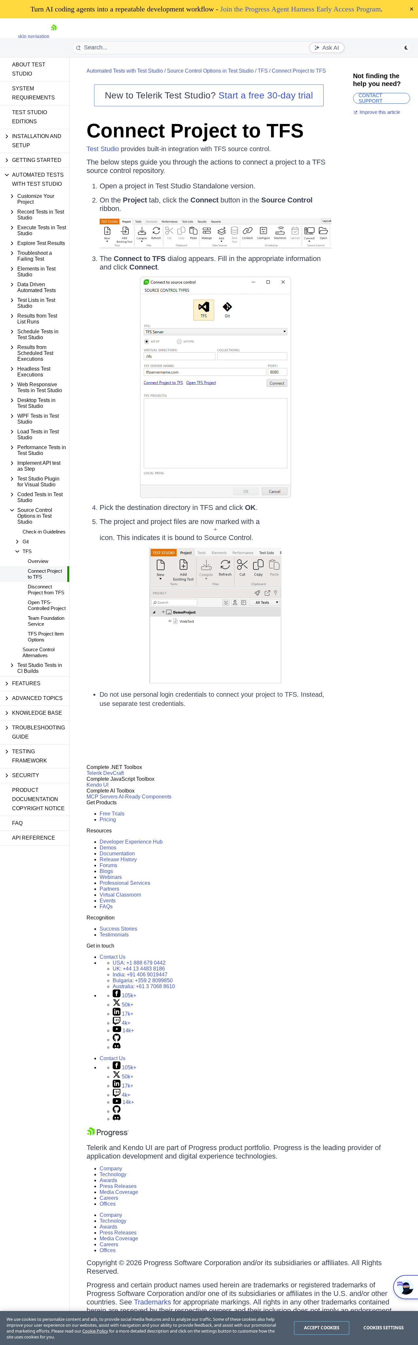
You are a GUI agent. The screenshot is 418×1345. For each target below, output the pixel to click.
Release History (118, 859)
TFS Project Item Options (46, 636)
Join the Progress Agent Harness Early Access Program (300, 9)
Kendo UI (97, 785)
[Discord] (117, 1047)
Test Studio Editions (29, 117)
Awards (108, 1180)
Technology (113, 1174)
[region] (209, 1328)
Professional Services (125, 883)
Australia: (144, 986)
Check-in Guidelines (44, 531)
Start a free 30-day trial (265, 95)
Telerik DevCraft (105, 773)
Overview (38, 561)
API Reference (33, 838)
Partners (109, 889)
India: (140, 974)
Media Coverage (119, 1192)
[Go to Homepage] (53, 36)
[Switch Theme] (406, 48)
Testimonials (114, 934)
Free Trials (112, 813)
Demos (108, 847)
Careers (109, 1198)
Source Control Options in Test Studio (210, 71)
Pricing (108, 819)
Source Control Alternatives (39, 652)
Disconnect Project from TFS (46, 589)
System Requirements (33, 93)
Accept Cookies (322, 1328)
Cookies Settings (383, 1328)
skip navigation (33, 36)
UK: (139, 968)
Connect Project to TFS (45, 574)
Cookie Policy (95, 1331)
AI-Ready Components (145, 796)
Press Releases (118, 1186)
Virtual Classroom (120, 895)
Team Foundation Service (46, 621)
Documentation (117, 853)
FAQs (106, 906)
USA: (139, 963)
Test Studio (103, 148)
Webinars (111, 877)
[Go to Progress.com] (108, 1135)
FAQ (17, 823)
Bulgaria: (143, 980)
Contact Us (112, 957)
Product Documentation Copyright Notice (38, 799)
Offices (108, 1204)
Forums (108, 865)
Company (111, 1168)
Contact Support (370, 98)
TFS (263, 71)
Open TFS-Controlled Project (47, 605)
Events (108, 900)
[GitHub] (117, 1039)
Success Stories (118, 929)
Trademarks (152, 1302)
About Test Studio (28, 69)
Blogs (106, 871)
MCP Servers (102, 796)
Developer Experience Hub (131, 842)
